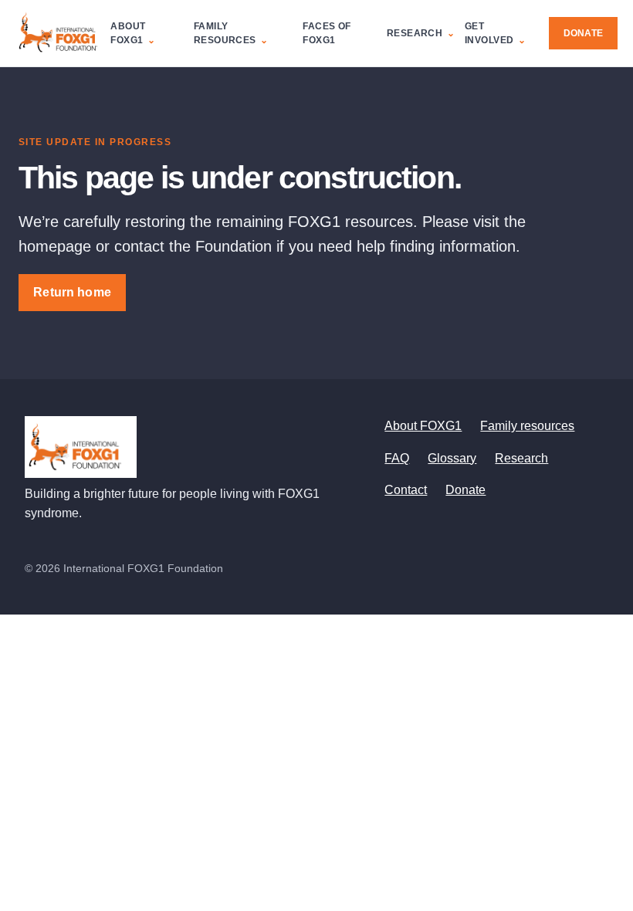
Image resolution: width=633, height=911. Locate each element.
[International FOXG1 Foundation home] (62, 33)
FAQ (396, 458)
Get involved (489, 33)
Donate (583, 33)
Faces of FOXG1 (326, 33)
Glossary (452, 458)
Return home (72, 292)
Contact (405, 489)
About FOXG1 (127, 33)
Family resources (225, 33)
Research (414, 33)
